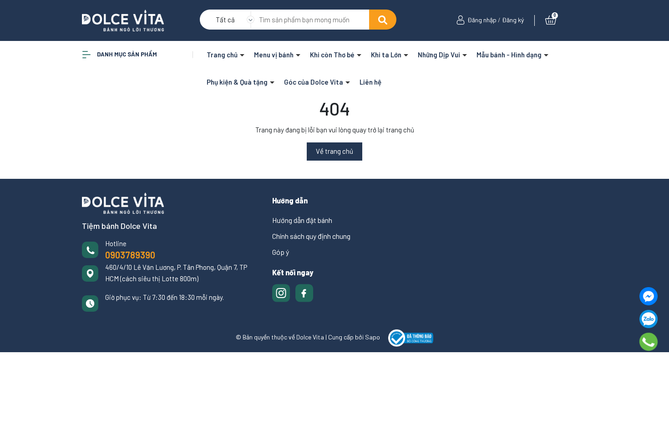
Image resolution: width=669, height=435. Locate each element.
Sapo (372, 337)
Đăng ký (513, 20)
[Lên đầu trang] (653, 419)
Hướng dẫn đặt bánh (302, 220)
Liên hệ (370, 82)
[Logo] (123, 20)
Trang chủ (223, 55)
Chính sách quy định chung (311, 236)
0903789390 (130, 254)
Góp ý (280, 252)
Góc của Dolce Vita (314, 82)
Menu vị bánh (274, 55)
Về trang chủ (334, 151)
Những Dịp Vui (439, 55)
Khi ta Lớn (387, 55)
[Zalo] (648, 319)
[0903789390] (648, 342)
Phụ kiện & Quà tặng (238, 82)
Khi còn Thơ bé (333, 55)
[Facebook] (648, 296)
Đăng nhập (482, 20)
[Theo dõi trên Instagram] (282, 292)
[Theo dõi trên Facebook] (304, 292)
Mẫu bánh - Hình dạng (509, 55)
